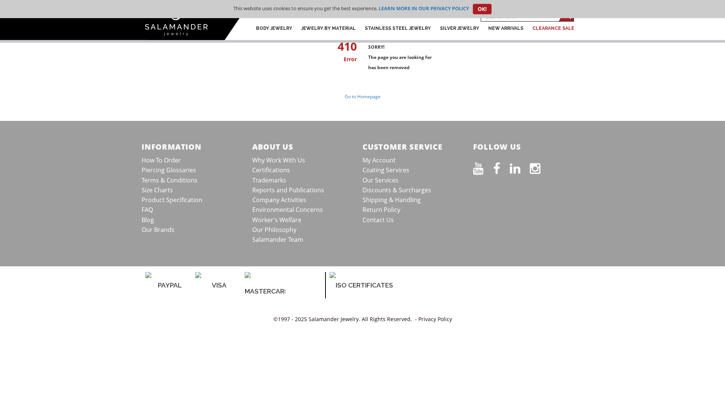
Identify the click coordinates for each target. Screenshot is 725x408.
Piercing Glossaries (169, 170)
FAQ (147, 210)
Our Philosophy (274, 230)
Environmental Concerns (287, 210)
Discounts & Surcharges (396, 190)
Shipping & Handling (391, 200)
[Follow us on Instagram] (540, 167)
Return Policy (381, 210)
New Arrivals (505, 28)
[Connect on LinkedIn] (520, 167)
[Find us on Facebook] (501, 167)
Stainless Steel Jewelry (398, 28)
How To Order (161, 160)
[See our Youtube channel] (483, 167)
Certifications (271, 170)
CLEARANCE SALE (553, 28)
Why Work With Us (278, 160)
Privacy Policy (435, 319)
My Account (379, 160)
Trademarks (269, 180)
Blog (148, 220)
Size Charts (157, 190)
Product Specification (172, 200)
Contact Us (378, 220)
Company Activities (279, 200)
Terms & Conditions (169, 180)
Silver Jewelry (459, 28)
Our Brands (158, 230)
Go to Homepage (363, 96)
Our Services (380, 180)
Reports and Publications (288, 190)
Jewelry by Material (328, 28)
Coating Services (385, 170)
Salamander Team (277, 239)
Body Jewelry (274, 28)
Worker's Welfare (276, 220)
